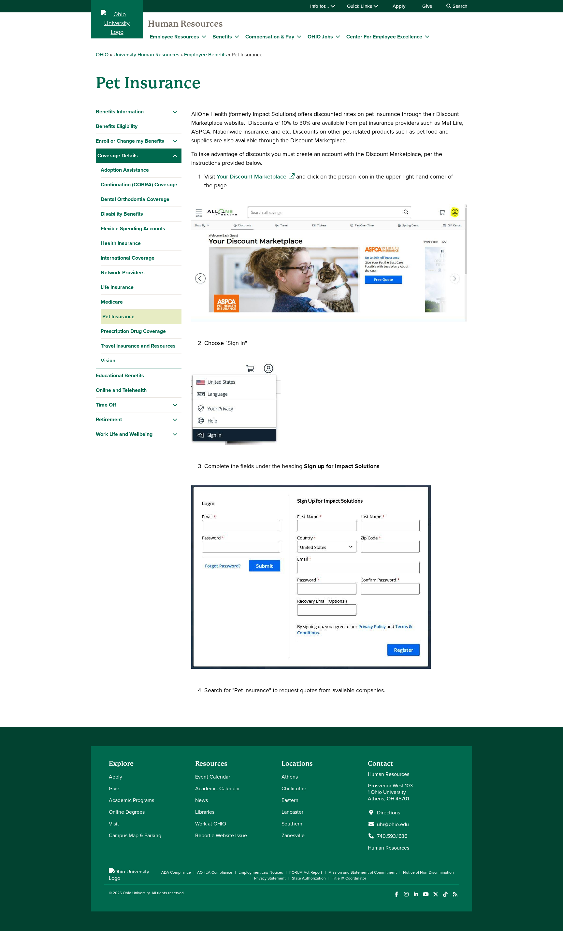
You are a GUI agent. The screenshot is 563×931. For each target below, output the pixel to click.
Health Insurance (121, 243)
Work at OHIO (210, 823)
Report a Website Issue (221, 835)
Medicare (112, 302)
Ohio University (136, 892)
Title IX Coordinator (349, 878)
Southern (292, 823)
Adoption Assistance (125, 170)
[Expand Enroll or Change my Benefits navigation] (175, 141)
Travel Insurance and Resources (138, 346)
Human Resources (185, 24)
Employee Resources (174, 36)
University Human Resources (146, 54)
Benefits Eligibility (116, 126)
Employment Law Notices (260, 872)
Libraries (204, 811)
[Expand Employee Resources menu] (204, 36)
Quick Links (360, 6)
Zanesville (293, 835)
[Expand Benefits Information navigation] (175, 112)
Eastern (290, 800)
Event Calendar (212, 776)
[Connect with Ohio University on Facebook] (396, 894)
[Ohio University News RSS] (455, 894)
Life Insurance (117, 287)
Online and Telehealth (121, 390)
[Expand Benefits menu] (236, 36)
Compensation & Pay (269, 36)
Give (427, 6)
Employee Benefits (205, 54)
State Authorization (309, 878)
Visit (114, 823)
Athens (290, 776)
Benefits (222, 36)
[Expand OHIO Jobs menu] (337, 36)
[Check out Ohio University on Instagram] (406, 894)
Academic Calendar (217, 788)
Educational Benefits (120, 375)
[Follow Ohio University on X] (435, 894)
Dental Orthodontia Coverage (135, 199)
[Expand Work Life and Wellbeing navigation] (175, 434)
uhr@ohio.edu (393, 824)
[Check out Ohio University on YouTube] (426, 894)
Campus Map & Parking (135, 835)
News (201, 800)
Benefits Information (120, 111)
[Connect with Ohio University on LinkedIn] (416, 894)
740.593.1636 (392, 836)
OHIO (102, 54)
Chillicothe (294, 788)
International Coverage (127, 258)
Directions (388, 812)
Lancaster (292, 811)
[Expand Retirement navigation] (175, 419)
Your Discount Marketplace (256, 176)
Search (459, 6)
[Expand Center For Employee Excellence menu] (427, 36)
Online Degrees (127, 811)
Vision (108, 360)
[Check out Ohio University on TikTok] (445, 894)
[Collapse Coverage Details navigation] (175, 156)
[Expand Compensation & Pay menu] (299, 36)
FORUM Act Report (305, 872)
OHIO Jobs (320, 36)
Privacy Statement (270, 878)
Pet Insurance (118, 316)
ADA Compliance (176, 872)
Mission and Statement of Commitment (362, 872)
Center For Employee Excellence (384, 36)
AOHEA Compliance (214, 872)
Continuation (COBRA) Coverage (139, 184)
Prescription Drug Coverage (133, 331)
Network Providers (123, 272)
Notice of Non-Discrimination (428, 872)
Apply (399, 6)
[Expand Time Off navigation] (175, 405)
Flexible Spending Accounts (133, 228)
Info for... (320, 6)
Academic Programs (131, 800)
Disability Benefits (122, 214)
